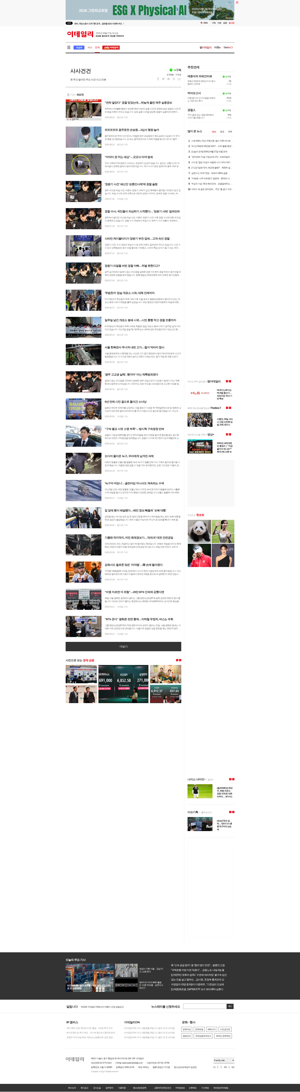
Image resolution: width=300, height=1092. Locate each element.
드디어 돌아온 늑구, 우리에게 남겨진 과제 (129, 456)
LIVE (69, 23)
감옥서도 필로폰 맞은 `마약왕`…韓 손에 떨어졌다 (133, 564)
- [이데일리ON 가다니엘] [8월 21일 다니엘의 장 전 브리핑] (149, 1037)
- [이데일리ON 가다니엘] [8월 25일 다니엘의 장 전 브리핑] (149, 1028)
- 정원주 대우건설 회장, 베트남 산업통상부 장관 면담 (89, 1037)
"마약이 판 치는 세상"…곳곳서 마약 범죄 (129, 157)
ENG (206, 23)
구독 (214, 23)
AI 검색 (79, 47)
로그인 (231, 23)
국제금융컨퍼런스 (203, 1036)
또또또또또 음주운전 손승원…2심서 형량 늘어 (132, 129)
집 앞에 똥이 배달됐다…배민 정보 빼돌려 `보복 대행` (135, 510)
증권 (222, 131)
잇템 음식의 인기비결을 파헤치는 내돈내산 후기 (201, 99)
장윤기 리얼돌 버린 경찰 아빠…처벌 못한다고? (132, 265)
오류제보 (192, 1088)
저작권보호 (180, 1088)
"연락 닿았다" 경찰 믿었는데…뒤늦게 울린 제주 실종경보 (138, 102)
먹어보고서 (194, 93)
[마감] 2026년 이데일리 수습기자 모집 (97, 1006)
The (228, 47)
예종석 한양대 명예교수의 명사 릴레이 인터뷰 (201, 82)
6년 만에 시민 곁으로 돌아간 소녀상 (125, 401)
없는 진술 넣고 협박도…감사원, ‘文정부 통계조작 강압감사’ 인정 (203, 979)
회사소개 (72, 1088)
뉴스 (214, 131)
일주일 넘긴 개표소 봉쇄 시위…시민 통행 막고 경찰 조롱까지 (140, 320)
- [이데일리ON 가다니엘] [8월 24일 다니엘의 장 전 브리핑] (149, 1032)
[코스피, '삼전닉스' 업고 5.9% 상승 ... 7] (123, 666)
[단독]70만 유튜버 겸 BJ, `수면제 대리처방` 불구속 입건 (198, 975)
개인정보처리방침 (220, 1088)
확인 (230, 1006)
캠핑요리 (187, 1036)
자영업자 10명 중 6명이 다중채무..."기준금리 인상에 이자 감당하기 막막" (207, 984)
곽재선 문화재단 (223, 1036)
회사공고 (84, 1088)
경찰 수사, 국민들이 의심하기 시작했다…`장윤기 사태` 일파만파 (142, 211)
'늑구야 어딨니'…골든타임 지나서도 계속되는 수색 (134, 483)
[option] (124, 23)
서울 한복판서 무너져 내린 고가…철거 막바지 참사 (134, 347)
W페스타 (212, 1029)
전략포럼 (199, 1029)
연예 (230, 131)
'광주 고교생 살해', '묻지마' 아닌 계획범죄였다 (131, 374)
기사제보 (205, 1088)
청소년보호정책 (139, 1088)
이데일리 (95, 34)
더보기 (124, 646)
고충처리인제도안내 (162, 1088)
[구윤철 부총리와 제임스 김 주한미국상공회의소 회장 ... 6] (81, 686)
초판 (225, 23)
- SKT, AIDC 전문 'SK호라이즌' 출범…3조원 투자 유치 (89, 1028)
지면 (219, 23)
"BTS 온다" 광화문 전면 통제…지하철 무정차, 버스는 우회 (139, 619)
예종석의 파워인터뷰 (200, 76)
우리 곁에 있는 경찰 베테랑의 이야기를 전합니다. (201, 116)
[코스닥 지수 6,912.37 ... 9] (165, 686)
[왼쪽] (177, 660)
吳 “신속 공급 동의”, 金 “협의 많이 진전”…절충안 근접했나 (199, 965)
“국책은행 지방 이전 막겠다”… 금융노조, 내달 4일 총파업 (199, 970)
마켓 (217, 47)
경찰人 (191, 110)
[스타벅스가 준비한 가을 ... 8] (165, 666)
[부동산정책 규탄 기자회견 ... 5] (81, 666)
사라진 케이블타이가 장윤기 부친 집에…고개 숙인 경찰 (137, 238)
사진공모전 (225, 1029)
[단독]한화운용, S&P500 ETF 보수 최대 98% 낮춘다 (196, 989)
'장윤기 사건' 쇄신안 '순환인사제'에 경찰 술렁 (131, 184)
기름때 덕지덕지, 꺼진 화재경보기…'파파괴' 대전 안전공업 (139, 537)
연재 (97, 47)
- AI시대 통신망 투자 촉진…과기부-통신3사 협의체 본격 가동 (92, 1032)
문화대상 (187, 1029)
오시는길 (97, 1088)
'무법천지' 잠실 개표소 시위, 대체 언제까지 (130, 293)
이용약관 (122, 1088)
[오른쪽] (180, 660)
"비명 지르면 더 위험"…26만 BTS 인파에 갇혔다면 (134, 592)
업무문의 (109, 1088)
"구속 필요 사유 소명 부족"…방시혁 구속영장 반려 (134, 428)
